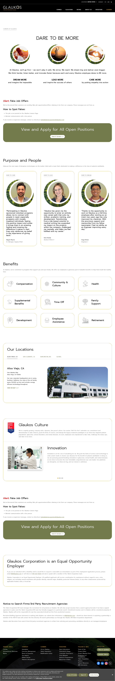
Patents (80, 661)
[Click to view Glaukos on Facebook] (98, 663)
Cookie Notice (39, 678)
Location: (84, 2)
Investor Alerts (103, 654)
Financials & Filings (64, 651)
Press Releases (63, 655)
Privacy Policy (82, 651)
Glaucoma (69, 10)
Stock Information (64, 649)
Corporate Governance (66, 653)
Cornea (59, 10)
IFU (105, 2)
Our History (25, 655)
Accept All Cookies (72, 675)
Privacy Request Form (84, 653)
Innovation (25, 649)
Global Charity (26, 657)
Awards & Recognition (28, 659)
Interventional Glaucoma (10, 651)
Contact (100, 2)
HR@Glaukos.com (16, 574)
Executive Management (29, 651)
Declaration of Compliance (82, 656)
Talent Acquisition (46, 651)
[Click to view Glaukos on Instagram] (106, 663)
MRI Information (82, 665)
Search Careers (56, 136)
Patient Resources (83, 663)
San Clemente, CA (29, 357)
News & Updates (103, 650)
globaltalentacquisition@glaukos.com (52, 120)
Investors (99, 10)
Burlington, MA (45, 357)
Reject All (83, 675)
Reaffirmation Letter (46, 653)
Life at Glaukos (45, 649)
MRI (108, 2)
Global (58, 357)
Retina (79, 10)
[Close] (112, 674)
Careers (109, 10)
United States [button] (91, 2)
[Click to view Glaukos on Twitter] (110, 663)
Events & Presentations (66, 657)
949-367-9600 (36, 574)
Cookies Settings (94, 675)
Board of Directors (27, 653)
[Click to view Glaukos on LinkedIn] (102, 663)
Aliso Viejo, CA (12, 357)
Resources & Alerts (65, 659)
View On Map (11, 388)
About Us (88, 10)
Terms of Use (82, 649)
